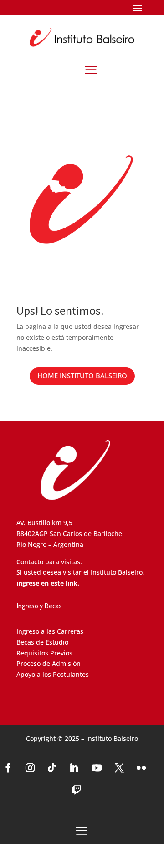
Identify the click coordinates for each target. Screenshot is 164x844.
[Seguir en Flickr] (141, 768)
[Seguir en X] (119, 768)
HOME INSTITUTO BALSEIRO (82, 375)
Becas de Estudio (42, 642)
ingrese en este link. (47, 583)
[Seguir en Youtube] (97, 768)
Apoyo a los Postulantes (52, 674)
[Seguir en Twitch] (76, 790)
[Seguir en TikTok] (52, 768)
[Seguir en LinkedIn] (74, 768)
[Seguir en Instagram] (30, 768)
